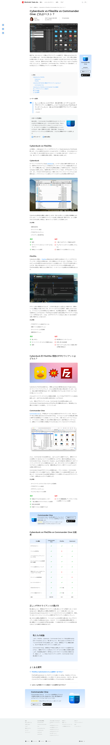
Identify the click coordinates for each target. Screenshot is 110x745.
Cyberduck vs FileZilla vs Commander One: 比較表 (45, 87)
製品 (41, 2)
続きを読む (47, 136)
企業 (57, 2)
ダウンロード (36, 136)
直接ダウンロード (70, 517)
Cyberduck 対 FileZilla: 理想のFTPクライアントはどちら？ (47, 83)
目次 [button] (34, 75)
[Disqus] (55, 728)
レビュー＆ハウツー (48, 2)
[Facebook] (3, 29)
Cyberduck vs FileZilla (38, 77)
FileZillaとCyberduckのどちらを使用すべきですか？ (47, 672)
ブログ (61, 2)
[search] (82, 2)
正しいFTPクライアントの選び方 (40, 88)
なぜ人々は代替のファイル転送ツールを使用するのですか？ (49, 685)
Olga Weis (36, 20)
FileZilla (37, 81)
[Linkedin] (3, 33)
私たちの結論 (36, 90)
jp (85, 2)
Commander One (39, 85)
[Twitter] (3, 24)
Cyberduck (37, 79)
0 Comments (65, 18)
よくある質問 (36, 92)
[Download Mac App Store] (71, 521)
